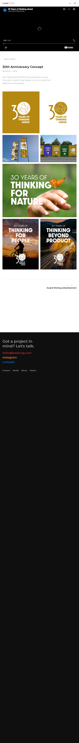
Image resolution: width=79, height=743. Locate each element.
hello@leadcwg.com (17, 352)
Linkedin (8, 361)
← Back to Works (9, 59)
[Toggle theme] (70, 3)
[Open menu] (75, 3)
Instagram (9, 356)
